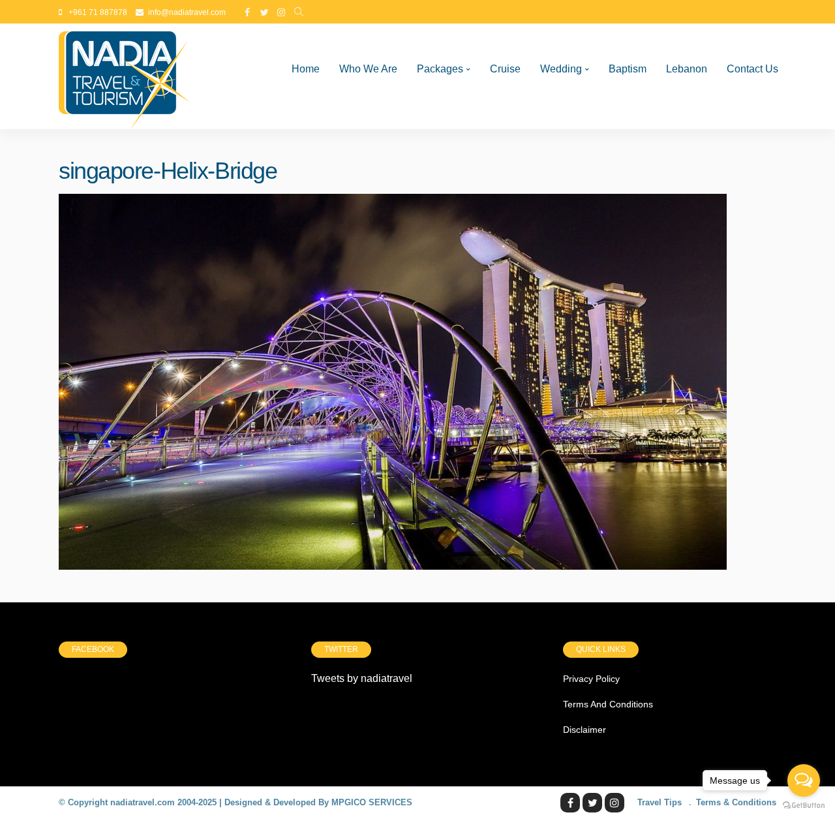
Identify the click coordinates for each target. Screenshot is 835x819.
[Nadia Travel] (124, 76)
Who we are (368, 68)
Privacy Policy (591, 678)
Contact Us (752, 68)
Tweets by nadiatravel (361, 678)
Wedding (561, 68)
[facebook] (247, 12)
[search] (299, 12)
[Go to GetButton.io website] (804, 805)
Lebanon (686, 68)
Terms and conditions (608, 704)
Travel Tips (659, 802)
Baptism (627, 68)
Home (306, 68)
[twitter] (264, 12)
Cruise (505, 68)
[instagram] (281, 12)
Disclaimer (584, 729)
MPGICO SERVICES (371, 802)
